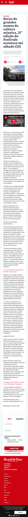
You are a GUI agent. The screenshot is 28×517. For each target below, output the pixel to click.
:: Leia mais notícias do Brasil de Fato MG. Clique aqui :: (13, 271)
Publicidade (7, 465)
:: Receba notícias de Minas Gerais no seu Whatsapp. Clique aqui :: (13, 383)
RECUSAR (7, 512)
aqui (21, 401)
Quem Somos (7, 464)
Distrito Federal (7, 492)
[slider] (13, 62)
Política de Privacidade (10, 469)
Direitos (6, 478)
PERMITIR (20, 512)
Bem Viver (6, 480)
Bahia (5, 487)
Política (6, 474)
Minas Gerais (6, 495)
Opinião (5, 485)
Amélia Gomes (6, 58)
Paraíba (5, 497)
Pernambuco (6, 502)
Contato (6, 467)
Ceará (5, 489)
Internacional (7, 476)
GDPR (21, 509)
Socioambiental (7, 482)
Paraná (5, 500)
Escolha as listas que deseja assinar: (12, 437)
